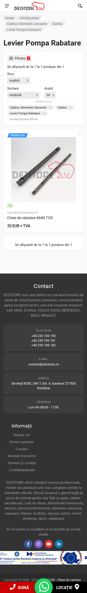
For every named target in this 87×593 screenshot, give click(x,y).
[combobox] (18, 80)
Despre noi (21, 435)
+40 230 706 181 (43, 340)
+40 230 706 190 (43, 336)
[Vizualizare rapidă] (80, 133)
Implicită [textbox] (15, 95)
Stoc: (11, 74)
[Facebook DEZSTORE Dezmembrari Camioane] (28, 544)
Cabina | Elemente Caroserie (28, 107)
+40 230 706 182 (43, 345)
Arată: (49, 88)
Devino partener (22, 442)
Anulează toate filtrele (24, 119)
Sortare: (13, 88)
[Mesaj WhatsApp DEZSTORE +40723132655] (44, 590)
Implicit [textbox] (14, 80)
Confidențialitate (22, 470)
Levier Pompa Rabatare (25, 113)
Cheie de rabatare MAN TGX (30, 218)
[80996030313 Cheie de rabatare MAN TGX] (43, 170)
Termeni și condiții (21, 463)
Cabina (62, 107)
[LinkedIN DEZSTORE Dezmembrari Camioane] (59, 544)
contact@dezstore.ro (43, 364)
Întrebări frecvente (22, 456)
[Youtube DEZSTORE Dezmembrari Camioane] (49, 544)
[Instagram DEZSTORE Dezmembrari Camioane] (38, 544)
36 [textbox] (48, 95)
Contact (22, 449)
